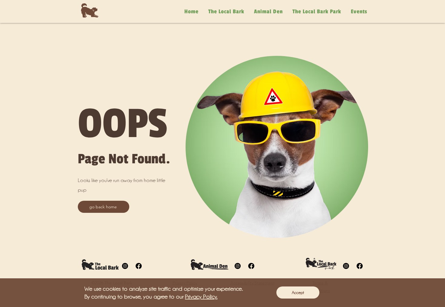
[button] (297, 292)
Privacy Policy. (201, 296)
